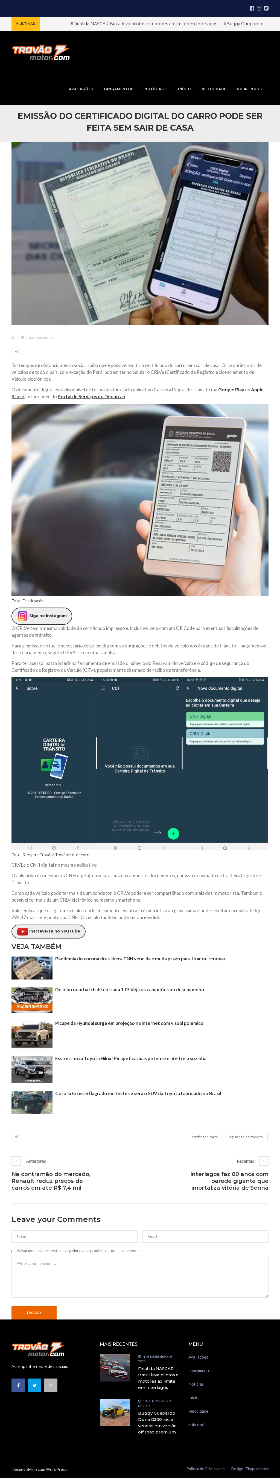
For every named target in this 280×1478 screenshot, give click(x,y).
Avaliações (198, 1356)
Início (193, 1397)
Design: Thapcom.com (250, 1468)
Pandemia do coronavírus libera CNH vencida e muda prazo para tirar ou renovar (140, 958)
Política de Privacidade (205, 1468)
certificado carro (205, 1137)
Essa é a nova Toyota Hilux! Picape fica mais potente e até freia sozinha (130, 1058)
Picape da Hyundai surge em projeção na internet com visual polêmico (129, 1023)
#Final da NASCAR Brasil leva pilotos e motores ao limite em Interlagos (144, 23)
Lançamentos (200, 1370)
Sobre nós (197, 1424)
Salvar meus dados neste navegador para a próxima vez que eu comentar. (79, 1250)
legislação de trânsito (246, 1137)
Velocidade (198, 1411)
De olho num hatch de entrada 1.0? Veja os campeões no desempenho (129, 989)
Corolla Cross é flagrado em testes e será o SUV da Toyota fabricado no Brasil (138, 1093)
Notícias (196, 1384)
